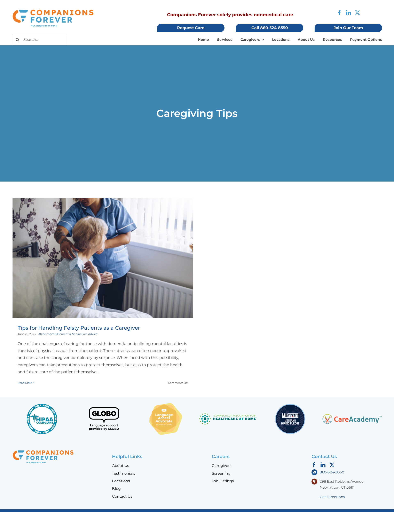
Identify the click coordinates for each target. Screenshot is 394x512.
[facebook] (339, 12)
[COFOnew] (53, 11)
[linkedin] (348, 12)
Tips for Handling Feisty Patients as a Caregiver (102, 254)
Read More (25, 382)
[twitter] (357, 12)
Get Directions (332, 497)
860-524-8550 (332, 472)
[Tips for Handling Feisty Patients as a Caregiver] (103, 258)
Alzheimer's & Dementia (54, 334)
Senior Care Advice (84, 334)
